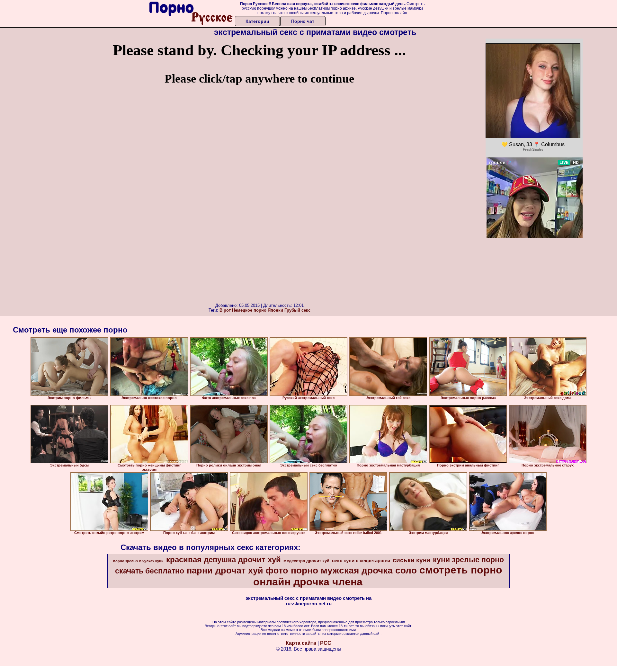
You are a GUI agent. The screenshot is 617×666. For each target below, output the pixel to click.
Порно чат (302, 21)
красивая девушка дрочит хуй (223, 559)
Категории (257, 21)
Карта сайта (301, 643)
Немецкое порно (249, 310)
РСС (325, 643)
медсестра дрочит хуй (306, 560)
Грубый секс (297, 310)
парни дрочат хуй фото (237, 570)
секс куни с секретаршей (361, 560)
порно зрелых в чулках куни (138, 561)
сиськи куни (411, 560)
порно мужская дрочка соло (354, 570)
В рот (225, 310)
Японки (275, 310)
